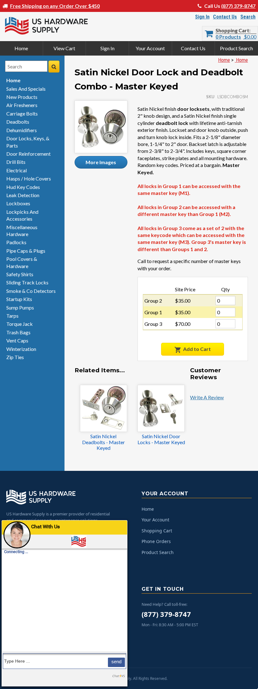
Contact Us (225, 17)
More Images (101, 162)
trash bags (18, 332)
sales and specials (26, 89)
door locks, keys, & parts (27, 141)
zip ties (15, 357)
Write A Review (207, 397)
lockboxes (18, 203)
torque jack (19, 324)
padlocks (16, 242)
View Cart (64, 48)
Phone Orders (156, 541)
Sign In (202, 17)
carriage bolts (22, 113)
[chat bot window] (64, 603)
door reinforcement (28, 154)
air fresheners (21, 105)
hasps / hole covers (28, 178)
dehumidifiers (21, 130)
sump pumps (20, 307)
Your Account (150, 48)
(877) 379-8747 (238, 6)
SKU (210, 96)
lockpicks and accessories (22, 215)
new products (21, 97)
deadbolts (17, 122)
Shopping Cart (232, 30)
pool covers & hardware (21, 262)
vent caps (17, 340)
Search (247, 17)
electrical (16, 170)
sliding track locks (27, 282)
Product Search (236, 48)
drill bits (15, 162)
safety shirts (19, 274)
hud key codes (23, 187)
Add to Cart (197, 349)
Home (21, 48)
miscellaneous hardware (21, 230)
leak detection (22, 195)
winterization (21, 349)
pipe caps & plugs (25, 251)
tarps (12, 316)
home (13, 80)
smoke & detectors (31, 291)
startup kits (19, 299)
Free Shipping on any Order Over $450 (55, 6)
